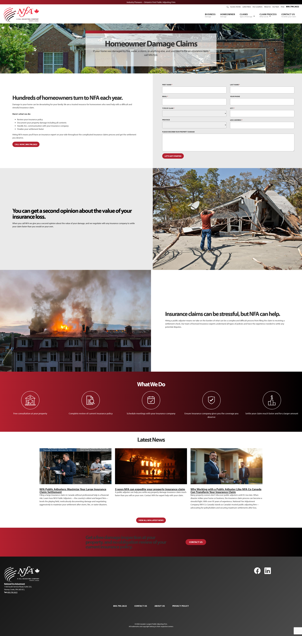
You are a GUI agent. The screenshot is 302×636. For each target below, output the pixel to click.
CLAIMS (246, 15)
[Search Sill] (228, 7)
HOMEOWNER (227, 15)
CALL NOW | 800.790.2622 (26, 144)
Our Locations (257, 7)
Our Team (275, 7)
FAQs (282, 7)
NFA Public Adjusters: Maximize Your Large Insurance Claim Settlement (73, 490)
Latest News (246, 7)
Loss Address (236, 120)
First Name (167, 85)
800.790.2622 (292, 6)
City (232, 108)
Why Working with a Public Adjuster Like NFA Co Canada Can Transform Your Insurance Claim (226, 490)
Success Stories (235, 7)
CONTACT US (288, 15)
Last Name (235, 85)
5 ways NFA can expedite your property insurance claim (150, 489)
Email (165, 96)
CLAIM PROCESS (268, 15)
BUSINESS (210, 15)
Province (166, 120)
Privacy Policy (180, 606)
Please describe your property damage (178, 132)
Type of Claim (168, 108)
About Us (267, 7)
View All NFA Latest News (151, 520)
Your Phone (235, 96)
